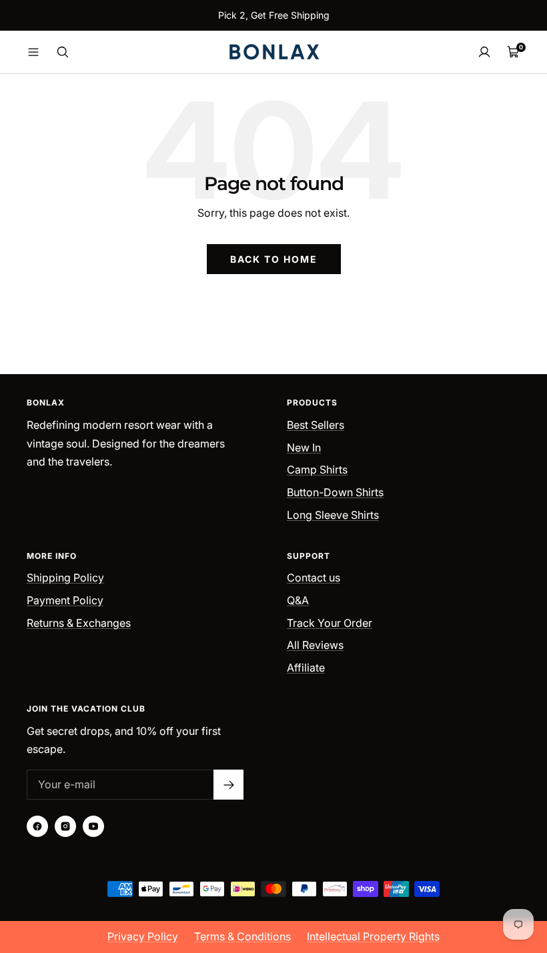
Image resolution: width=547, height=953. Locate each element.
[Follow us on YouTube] (93, 826)
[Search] (62, 52)
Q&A (298, 600)
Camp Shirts (317, 469)
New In (304, 447)
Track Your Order (329, 623)
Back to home (274, 259)
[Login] (484, 52)
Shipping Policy (65, 577)
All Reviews (315, 645)
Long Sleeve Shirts (333, 515)
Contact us (313, 577)
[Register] (228, 785)
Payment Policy (65, 600)
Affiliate (306, 667)
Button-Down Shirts (335, 492)
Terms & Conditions (242, 936)
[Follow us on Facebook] (37, 826)
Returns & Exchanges (79, 623)
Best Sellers (315, 424)
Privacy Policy (142, 936)
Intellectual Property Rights (373, 936)
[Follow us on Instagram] (65, 826)
